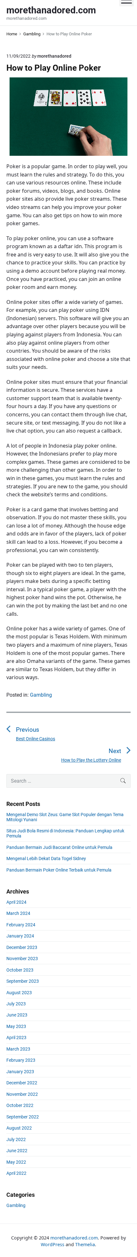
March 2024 (18, 913)
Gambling (41, 695)
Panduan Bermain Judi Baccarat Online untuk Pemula (59, 847)
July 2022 (16, 1139)
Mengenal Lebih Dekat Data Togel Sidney (46, 858)
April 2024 (16, 902)
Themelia (85, 1244)
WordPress (52, 1244)
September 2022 (22, 1116)
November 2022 (22, 1094)
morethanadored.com (74, 1238)
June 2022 (16, 1150)
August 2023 (19, 992)
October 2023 (19, 970)
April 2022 (16, 1173)
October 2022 (19, 1105)
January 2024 (20, 935)
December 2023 (21, 947)
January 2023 (20, 1071)
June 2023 (16, 1014)
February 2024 (20, 924)
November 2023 (22, 958)
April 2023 (16, 1037)
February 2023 (20, 1060)
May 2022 (16, 1162)
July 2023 (16, 1003)
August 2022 (19, 1128)
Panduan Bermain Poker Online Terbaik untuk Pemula (59, 870)
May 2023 (16, 1026)
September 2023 (22, 981)
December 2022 (21, 1082)
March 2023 (18, 1049)
